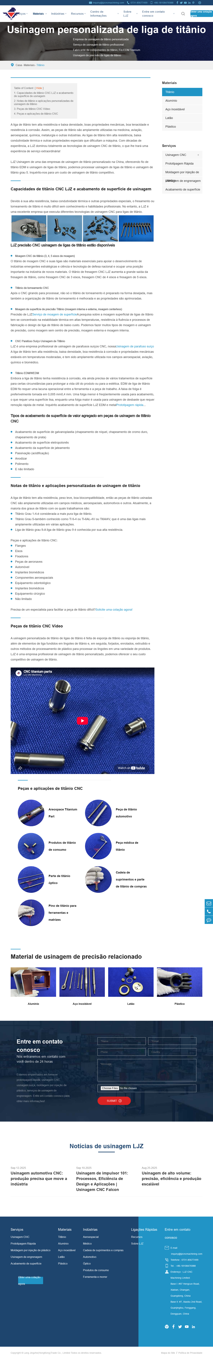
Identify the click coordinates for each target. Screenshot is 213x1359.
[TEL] (209, 911)
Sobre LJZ (127, 13)
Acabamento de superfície (182, 189)
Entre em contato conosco (153, 13)
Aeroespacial (91, 1236)
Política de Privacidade (190, 1353)
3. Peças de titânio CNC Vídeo (32, 108)
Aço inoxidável (175, 109)
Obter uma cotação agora (201, 13)
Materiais (38, 10)
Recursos (77, 13)
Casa (19, 65)
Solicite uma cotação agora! (114, 609)
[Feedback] (209, 920)
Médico (87, 1243)
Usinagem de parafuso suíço (135, 346)
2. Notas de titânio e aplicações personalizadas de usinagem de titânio (43, 102)
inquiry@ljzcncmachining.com (108, 2)
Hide (39, 88)
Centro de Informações (98, 13)
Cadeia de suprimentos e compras (103, 1250)
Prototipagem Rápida (179, 163)
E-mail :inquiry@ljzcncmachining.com (186, 1251)
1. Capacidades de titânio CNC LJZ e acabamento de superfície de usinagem (43, 94)
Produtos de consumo (96, 1270)
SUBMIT (114, 1100)
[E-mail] (209, 903)
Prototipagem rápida (129, 405)
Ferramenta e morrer (95, 1276)
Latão (169, 118)
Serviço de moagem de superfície (54, 314)
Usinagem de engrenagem (183, 181)
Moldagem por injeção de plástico (182, 173)
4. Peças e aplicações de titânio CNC (36, 113)
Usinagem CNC (175, 155)
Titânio (40, 65)
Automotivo (89, 1256)
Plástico (170, 126)
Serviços (20, 13)
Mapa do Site (168, 1353)
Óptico (87, 1263)
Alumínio (171, 100)
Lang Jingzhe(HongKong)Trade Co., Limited (47, 1353)
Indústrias (57, 13)
